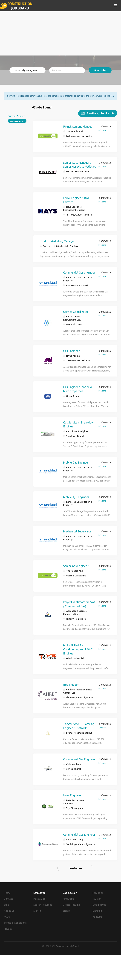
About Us (9, 910)
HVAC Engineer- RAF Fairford (76, 200)
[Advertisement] (60, 33)
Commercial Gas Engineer (79, 759)
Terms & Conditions (15, 922)
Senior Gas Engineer (76, 565)
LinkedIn (97, 910)
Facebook (97, 892)
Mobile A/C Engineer (76, 497)
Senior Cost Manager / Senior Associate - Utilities (79, 164)
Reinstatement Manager (78, 126)
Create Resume (71, 904)
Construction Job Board (67, 946)
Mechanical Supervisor (77, 531)
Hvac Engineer (72, 795)
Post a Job (39, 898)
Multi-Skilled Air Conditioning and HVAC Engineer (77, 649)
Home (7, 892)
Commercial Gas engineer (79, 272)
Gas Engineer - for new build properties (77, 389)
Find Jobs (100, 70)
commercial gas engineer (18, 121)
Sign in (37, 910)
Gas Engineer (71, 350)
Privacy (8, 928)
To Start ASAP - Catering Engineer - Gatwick (78, 726)
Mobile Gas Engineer (76, 462)
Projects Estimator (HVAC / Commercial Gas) (79, 604)
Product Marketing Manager (57, 241)
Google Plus (99, 904)
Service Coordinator (75, 311)
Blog (6, 904)
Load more (75, 868)
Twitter (96, 898)
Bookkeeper (71, 684)
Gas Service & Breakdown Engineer (79, 424)
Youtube (97, 916)
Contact (8, 898)
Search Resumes (42, 904)
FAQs (7, 916)
